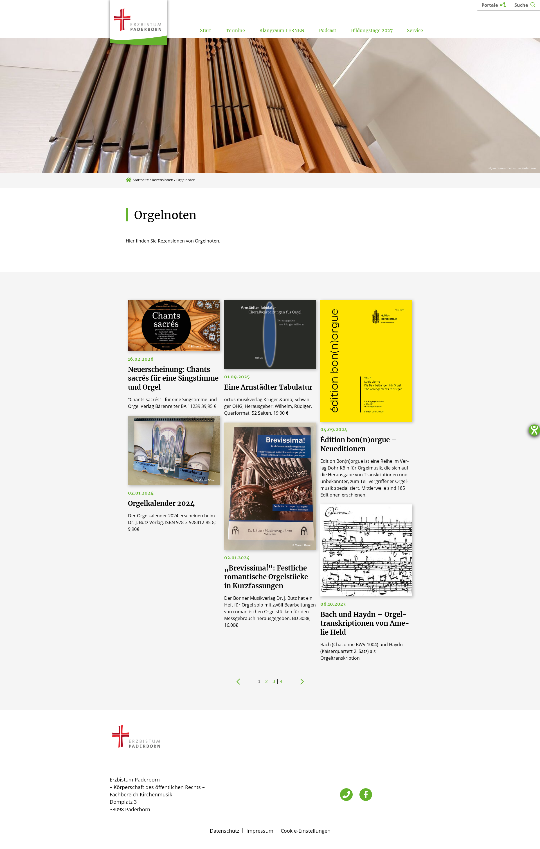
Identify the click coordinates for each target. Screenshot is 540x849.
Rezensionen (162, 179)
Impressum (259, 830)
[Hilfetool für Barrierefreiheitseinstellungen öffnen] (534, 430)
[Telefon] (346, 794)
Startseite (141, 179)
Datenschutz (224, 830)
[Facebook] (365, 794)
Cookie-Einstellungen (305, 830)
